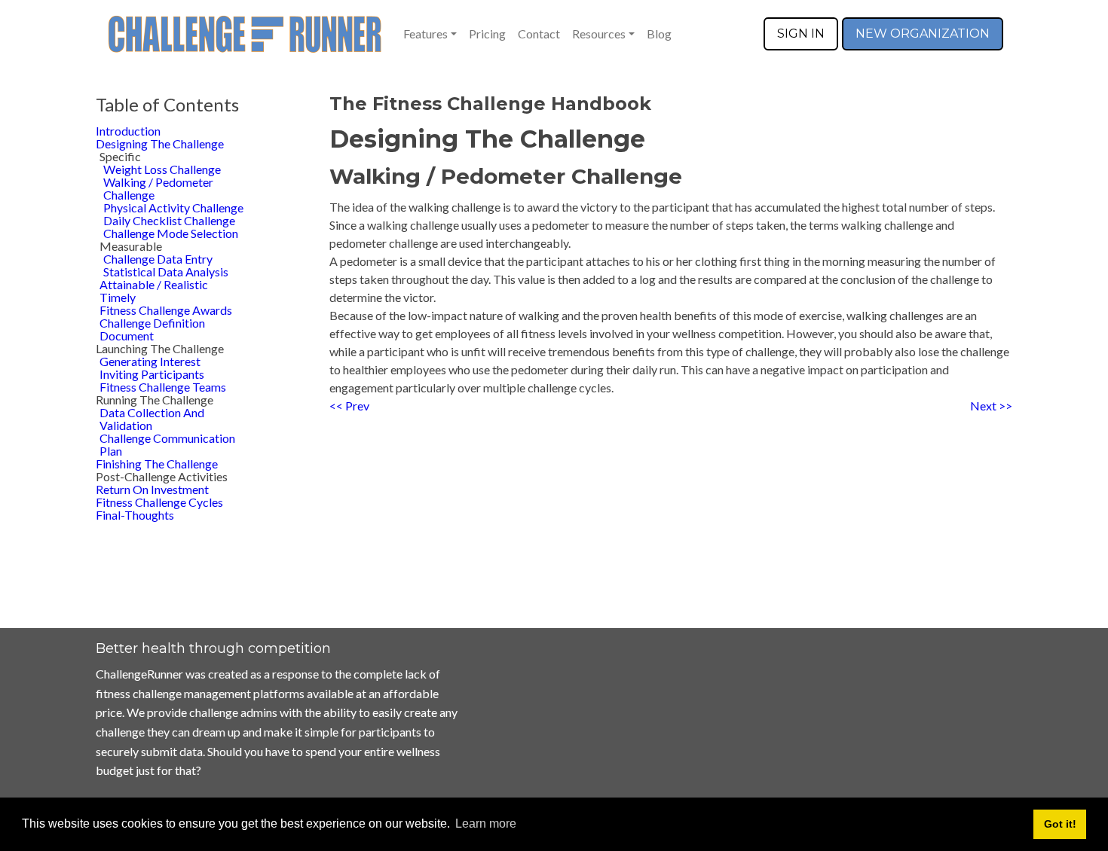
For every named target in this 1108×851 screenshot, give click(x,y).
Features (425, 33)
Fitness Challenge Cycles (159, 502)
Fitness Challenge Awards (165, 310)
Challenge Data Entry (158, 259)
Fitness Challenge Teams (162, 387)
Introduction (128, 131)
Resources (599, 33)
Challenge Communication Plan (167, 444)
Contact (539, 33)
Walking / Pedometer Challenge (158, 188)
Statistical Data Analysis (165, 271)
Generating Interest (149, 361)
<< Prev (349, 405)
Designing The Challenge (160, 143)
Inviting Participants (151, 374)
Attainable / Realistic (153, 284)
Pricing (487, 33)
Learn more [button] (485, 823)
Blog (659, 33)
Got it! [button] (1060, 824)
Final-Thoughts (135, 515)
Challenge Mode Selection (170, 233)
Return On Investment (152, 489)
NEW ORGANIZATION (922, 33)
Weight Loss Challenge (162, 169)
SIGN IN (801, 33)
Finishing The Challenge (157, 463)
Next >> (991, 405)
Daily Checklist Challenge (169, 220)
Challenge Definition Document (152, 329)
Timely (117, 297)
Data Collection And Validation (151, 418)
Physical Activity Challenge (173, 207)
